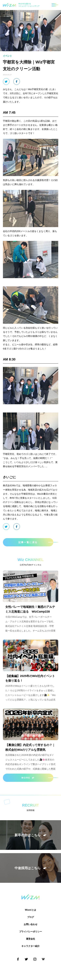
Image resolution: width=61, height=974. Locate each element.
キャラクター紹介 (30, 946)
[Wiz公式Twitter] (26, 959)
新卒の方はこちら (28, 835)
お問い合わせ (30, 924)
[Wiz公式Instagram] (35, 959)
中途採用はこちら (28, 868)
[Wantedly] (43, 959)
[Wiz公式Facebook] (18, 959)
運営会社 (30, 938)
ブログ (30, 917)
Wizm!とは (30, 909)
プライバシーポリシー (30, 931)
